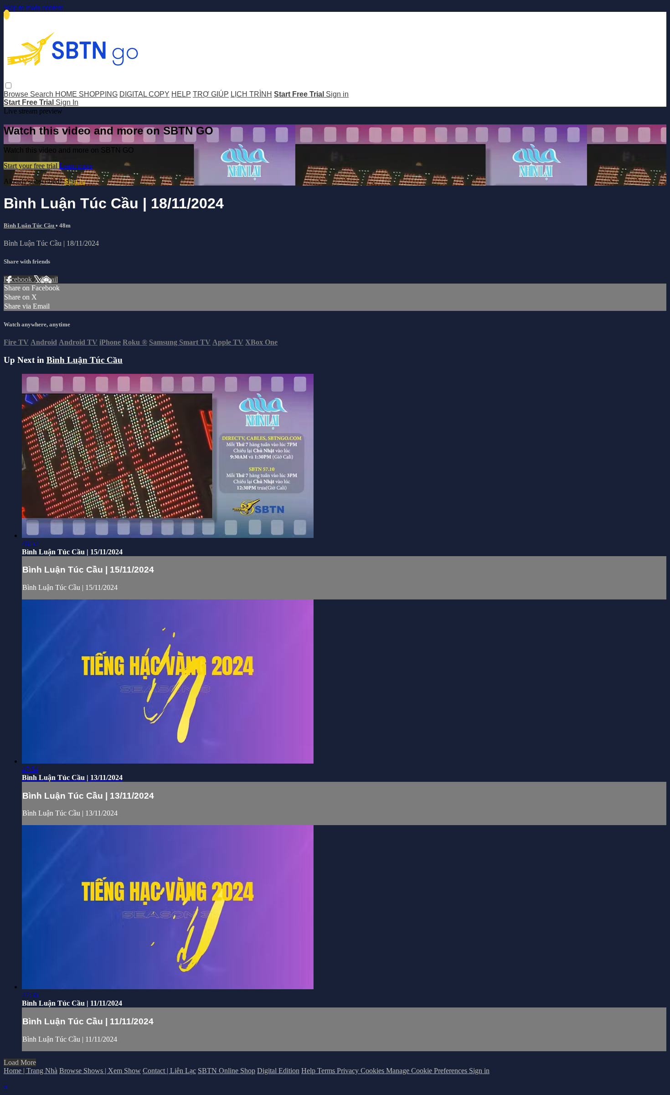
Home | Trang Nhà (30, 1070)
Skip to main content (33, 7)
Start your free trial (31, 166)
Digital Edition (278, 1070)
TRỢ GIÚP (211, 94)
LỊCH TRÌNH (251, 94)
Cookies (373, 1070)
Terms (327, 1070)
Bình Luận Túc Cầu (30, 225)
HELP (181, 94)
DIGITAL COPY (144, 94)
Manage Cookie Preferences (427, 1070)
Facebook (19, 279)
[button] (8, 85)
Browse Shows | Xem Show (100, 1070)
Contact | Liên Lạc (169, 1070)
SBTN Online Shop (226, 1070)
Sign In (67, 102)
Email (49, 279)
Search (42, 94)
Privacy (349, 1070)
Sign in (337, 94)
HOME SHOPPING (86, 94)
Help (309, 1070)
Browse (17, 94)
